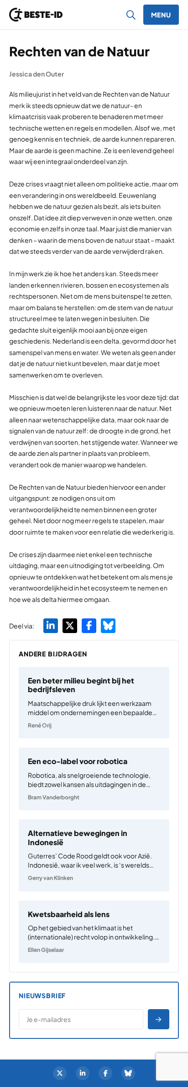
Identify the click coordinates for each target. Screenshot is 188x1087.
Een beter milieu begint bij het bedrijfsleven (81, 685)
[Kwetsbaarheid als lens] (94, 932)
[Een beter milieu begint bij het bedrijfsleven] (94, 702)
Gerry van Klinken (50, 877)
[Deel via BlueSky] (108, 625)
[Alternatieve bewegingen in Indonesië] (94, 855)
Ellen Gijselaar (46, 949)
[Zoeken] (131, 15)
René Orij (40, 725)
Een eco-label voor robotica (77, 761)
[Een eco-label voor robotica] (94, 779)
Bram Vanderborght (53, 797)
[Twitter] (60, 1073)
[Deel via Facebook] (89, 625)
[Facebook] (105, 1073)
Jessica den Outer (36, 74)
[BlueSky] (128, 1073)
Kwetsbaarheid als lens (69, 914)
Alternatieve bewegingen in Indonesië (77, 837)
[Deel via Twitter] (70, 625)
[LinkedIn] (82, 1073)
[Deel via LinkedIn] (50, 625)
